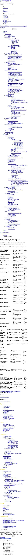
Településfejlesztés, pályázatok (14, 170)
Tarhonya (10, 85)
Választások (8, 226)
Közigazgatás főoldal (7, 436)
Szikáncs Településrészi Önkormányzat (19, 183)
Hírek (5, 230)
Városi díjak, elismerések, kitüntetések (13, 54)
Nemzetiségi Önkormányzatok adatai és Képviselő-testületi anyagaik (19, 182)
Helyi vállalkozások (15, 45)
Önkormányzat (8, 135)
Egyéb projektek (14, 175)
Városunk (6, 32)
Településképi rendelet (15, 167)
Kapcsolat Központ (12, 106)
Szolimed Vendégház (4, 397)
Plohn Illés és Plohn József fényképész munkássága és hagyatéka (16, 80)
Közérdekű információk (13, 192)
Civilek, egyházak (9, 124)
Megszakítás (2, 537)
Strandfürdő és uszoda (13, 121)
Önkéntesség (11, 129)
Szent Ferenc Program (10, 222)
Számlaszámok (11, 205)
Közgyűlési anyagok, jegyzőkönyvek (19, 151)
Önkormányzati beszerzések (14, 209)
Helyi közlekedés (9, 130)
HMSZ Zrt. (13, 47)
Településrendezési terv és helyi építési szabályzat (13, 520)
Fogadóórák (13, 154)
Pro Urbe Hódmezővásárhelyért (15, 57)
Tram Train (13, 177)
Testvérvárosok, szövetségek (11, 53)
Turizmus (5, 15)
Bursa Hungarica (11, 216)
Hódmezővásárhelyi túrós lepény (15, 74)
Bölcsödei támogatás (12, 225)
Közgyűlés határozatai (13, 156)
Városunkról (8, 34)
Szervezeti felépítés (12, 188)
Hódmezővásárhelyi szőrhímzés (15, 72)
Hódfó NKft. (13, 51)
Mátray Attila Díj (11, 61)
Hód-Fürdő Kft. (14, 52)
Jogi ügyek (10, 203)
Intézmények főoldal (7, 471)
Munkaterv (13, 150)
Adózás (12, 43)
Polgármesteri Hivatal (10, 187)
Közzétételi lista (11, 160)
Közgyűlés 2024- (17, 140)
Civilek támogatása (12, 215)
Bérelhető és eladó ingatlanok (14, 178)
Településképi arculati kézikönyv (18, 169)
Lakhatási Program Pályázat (14, 224)
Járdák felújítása (11, 214)
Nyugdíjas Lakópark (12, 117)
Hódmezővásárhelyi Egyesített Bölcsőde (14, 484)
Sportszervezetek (11, 122)
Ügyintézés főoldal (7, 406)
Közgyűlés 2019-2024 (18, 142)
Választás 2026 (11, 227)
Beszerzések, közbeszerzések (11, 207)
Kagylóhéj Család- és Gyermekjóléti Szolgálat (16, 113)
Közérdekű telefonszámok (13, 220)
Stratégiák (10, 162)
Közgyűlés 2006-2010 (18, 145)
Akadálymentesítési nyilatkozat (9, 526)
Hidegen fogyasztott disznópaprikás (15, 90)
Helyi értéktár (8, 70)
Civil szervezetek (11, 125)
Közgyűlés (10, 138)
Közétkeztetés (11, 198)
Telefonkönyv (8, 219)
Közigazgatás (5, 17)
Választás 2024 (11, 229)
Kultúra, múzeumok (7, 474)
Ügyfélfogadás (11, 194)
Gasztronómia (11, 67)
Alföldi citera (11, 78)
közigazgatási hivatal (4, 391)
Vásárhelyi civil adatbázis (16, 127)
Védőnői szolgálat (15, 108)
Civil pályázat (11, 498)
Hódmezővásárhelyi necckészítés (15, 84)
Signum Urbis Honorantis (13, 58)
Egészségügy (11, 96)
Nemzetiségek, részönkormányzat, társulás (17, 180)
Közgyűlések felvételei (16, 153)
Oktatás (9, 105)
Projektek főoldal (6, 424)
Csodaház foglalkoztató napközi (18, 114)
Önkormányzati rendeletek (14, 155)
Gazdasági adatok (14, 42)
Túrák (9, 68)
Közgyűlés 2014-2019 (18, 143)
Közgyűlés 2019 (9, 438)
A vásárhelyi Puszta (12, 81)
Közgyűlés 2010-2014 (18, 144)
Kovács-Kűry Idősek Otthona (17, 107)
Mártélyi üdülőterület (12, 69)
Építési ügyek (11, 202)
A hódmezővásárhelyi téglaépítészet (15, 83)
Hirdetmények (11, 161)
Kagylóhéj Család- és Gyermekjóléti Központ (15, 480)
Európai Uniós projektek (16, 173)
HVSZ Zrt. (13, 48)
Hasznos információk (7, 513)
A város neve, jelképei (10, 36)
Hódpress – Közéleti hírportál (14, 491)
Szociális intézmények (15, 116)
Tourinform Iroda (12, 63)
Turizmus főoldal (6, 505)
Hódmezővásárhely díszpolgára (15, 56)
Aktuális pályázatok (7, 458)
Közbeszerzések (11, 210)
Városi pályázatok (9, 211)
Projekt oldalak (14, 176)
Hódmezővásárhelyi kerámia (14, 73)
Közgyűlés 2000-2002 (18, 148)
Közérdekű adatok (12, 159)
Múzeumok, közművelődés (11, 118)
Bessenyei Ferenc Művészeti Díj (15, 59)
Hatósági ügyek (11, 200)
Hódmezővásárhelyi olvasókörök (15, 75)
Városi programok (9, 132)
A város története (9, 35)
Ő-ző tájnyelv (11, 94)
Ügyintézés (5, 16)
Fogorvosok (13, 97)
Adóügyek (10, 197)
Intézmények (5, 18)
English (4, 23)
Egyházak (10, 128)
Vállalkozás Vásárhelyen (13, 38)
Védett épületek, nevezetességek (15, 64)
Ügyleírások (10, 195)
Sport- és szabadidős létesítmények (15, 123)
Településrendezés (7, 21)
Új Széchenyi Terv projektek (17, 172)
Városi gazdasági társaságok (14, 46)
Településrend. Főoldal (8, 519)
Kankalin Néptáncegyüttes (14, 91)
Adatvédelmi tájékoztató (8, 527)
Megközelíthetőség (15, 40)
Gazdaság (7, 37)
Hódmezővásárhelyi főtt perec (14, 86)
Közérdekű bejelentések (13, 204)
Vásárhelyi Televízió (12, 490)
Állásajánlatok (8, 218)
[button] (5, 538)
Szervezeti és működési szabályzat (15, 157)
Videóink (5, 511)
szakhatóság (11, 391)
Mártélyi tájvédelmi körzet (13, 92)
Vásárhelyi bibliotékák (13, 76)
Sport (6, 119)
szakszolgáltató (17, 391)
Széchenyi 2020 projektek (16, 171)
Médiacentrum (14, 50)
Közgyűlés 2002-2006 (18, 146)
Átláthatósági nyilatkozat (13, 208)
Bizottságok (13, 149)
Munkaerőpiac (14, 41)
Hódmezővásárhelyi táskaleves (14, 88)
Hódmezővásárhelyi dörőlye (14, 89)
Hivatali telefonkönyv (12, 221)
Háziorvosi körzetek (15, 99)
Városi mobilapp (9, 133)
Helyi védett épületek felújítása (14, 213)
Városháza (5, 22)
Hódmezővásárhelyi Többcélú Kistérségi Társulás (17, 185)
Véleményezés (6, 523)
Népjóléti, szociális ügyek (13, 199)
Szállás (9, 65)
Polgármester (11, 137)
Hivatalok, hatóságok (7, 414)
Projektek (5, 20)
